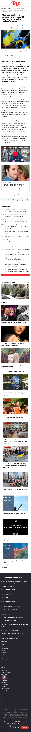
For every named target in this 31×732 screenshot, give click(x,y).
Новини (5, 45)
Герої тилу (4, 670)
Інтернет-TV (4, 702)
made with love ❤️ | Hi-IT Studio (15, 723)
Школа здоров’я (5, 688)
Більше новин (15, 275)
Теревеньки (4, 684)
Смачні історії (4, 682)
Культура (3, 658)
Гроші (3, 650)
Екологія (3, 652)
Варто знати (4, 648)
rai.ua (10, 709)
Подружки (4, 680)
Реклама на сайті (5, 695)
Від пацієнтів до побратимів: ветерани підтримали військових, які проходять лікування (15, 465)
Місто (2, 665)
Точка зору (4, 686)
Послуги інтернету (6, 700)
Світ (2, 646)
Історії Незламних (6, 672)
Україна (3, 644)
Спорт (3, 663)
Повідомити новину (6, 704)
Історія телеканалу (6, 693)
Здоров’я (3, 654)
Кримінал (3, 656)
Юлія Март (7, 52)
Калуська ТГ (15, 195)
